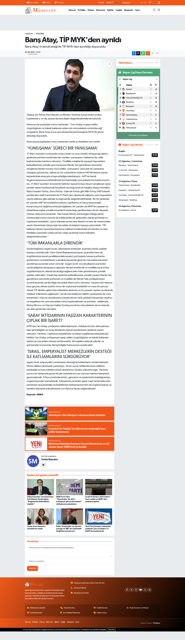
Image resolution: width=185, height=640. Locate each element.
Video (48, 3)
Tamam (111, 630)
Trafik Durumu (102, 608)
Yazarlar (60, 3)
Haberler (29, 34)
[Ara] (154, 10)
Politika (81, 10)
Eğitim (110, 10)
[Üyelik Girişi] (158, 2)
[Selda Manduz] (33, 461)
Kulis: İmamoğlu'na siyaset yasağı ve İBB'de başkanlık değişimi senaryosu (68, 528)
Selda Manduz (49, 459)
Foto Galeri (34, 3)
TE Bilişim (156, 623)
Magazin (128, 10)
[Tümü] (157, 63)
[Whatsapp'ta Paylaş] (143, 53)
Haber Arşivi (102, 613)
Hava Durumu (69, 608)
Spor (137, 10)
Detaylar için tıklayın (138, 135)
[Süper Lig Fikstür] (157, 145)
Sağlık (119, 10)
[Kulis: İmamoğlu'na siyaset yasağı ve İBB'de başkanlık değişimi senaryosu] (69, 516)
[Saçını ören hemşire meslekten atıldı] (40, 516)
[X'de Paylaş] (138, 53)
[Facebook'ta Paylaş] (134, 53)
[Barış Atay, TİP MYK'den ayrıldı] (69, 85)
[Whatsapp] (145, 590)
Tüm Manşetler (36, 613)
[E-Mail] (43, 465)
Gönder (32, 568)
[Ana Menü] (159, 10)
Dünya (91, 10)
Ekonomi (100, 10)
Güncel (72, 10)
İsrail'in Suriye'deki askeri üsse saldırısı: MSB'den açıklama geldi (97, 499)
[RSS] (149, 590)
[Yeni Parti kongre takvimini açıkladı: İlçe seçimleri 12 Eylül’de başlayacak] (98, 516)
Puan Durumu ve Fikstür (139, 608)
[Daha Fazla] (148, 53)
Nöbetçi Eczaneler (37, 608)
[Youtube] (140, 590)
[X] (131, 590)
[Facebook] (127, 590)
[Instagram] (136, 590)
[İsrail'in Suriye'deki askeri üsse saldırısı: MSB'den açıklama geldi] (98, 487)
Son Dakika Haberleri (71, 613)
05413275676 (80, 588)
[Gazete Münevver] (41, 10)
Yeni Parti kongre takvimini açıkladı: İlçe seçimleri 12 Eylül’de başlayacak (98, 528)
